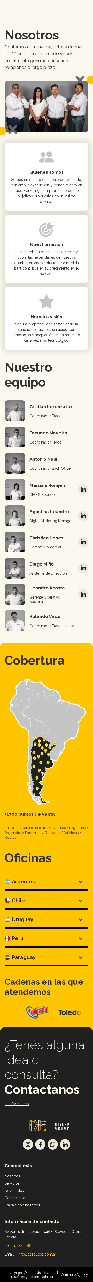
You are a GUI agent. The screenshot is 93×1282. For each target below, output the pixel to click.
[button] (46, 882)
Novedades (14, 1191)
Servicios (12, 1183)
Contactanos (42, 1089)
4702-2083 (23, 1246)
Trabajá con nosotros (22, 1205)
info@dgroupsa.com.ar (37, 1254)
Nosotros (12, 1176)
